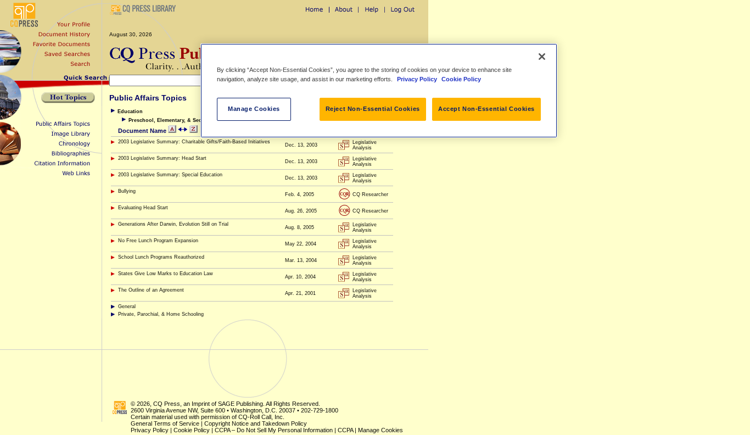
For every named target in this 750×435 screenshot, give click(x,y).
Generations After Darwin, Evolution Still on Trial (173, 224)
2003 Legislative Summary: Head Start (162, 158)
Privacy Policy (150, 430)
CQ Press (166, 403)
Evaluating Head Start (143, 207)
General (127, 306)
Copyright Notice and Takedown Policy (255, 423)
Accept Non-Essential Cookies (486, 108)
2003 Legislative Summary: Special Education (170, 174)
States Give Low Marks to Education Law (165, 273)
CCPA (345, 430)
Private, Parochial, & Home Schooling (161, 314)
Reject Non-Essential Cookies (373, 108)
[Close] (542, 56)
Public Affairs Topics (148, 97)
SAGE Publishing (240, 403)
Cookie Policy (191, 430)
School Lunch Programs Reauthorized (161, 257)
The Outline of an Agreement (151, 290)
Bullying (127, 191)
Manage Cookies (380, 430)
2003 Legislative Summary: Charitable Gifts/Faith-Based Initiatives (194, 141)
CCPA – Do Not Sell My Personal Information (274, 430)
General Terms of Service (165, 423)
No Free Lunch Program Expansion (158, 240)
